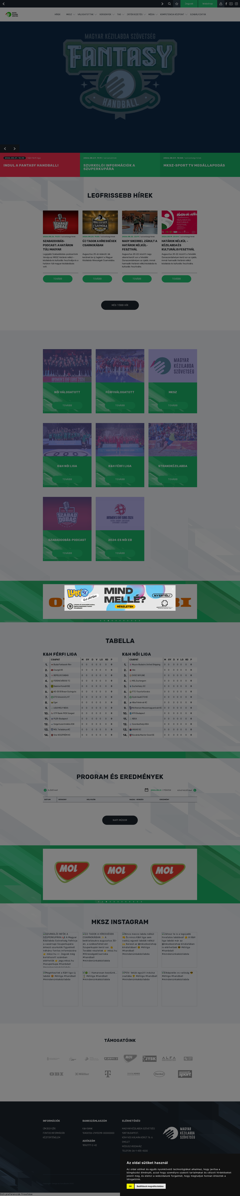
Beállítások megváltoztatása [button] (150, 1186)
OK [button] (130, 1186)
